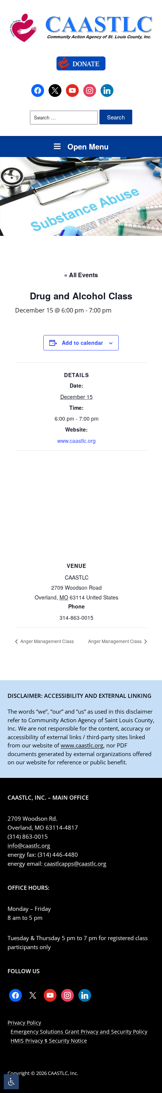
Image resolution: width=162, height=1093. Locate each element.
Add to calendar (82, 342)
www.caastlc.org (76, 440)
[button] (11, 1081)
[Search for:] (64, 117)
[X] (55, 90)
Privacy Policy (24, 1022)
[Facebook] (37, 90)
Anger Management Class (46, 641)
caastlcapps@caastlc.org (74, 863)
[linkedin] (107, 90)
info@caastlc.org (29, 845)
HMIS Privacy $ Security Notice (49, 1040)
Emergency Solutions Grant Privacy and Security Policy (79, 1031)
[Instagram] (89, 90)
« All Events (81, 274)
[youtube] (72, 90)
